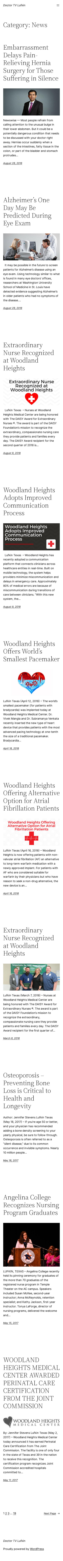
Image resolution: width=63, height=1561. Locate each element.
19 (14, 1513)
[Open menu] (58, 5)
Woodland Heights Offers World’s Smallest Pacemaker (31, 651)
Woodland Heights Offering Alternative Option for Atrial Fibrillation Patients (31, 796)
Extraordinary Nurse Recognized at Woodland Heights (28, 356)
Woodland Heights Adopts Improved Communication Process (29, 501)
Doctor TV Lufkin (14, 5)
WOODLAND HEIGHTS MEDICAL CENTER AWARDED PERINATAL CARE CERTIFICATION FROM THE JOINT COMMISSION (31, 1383)
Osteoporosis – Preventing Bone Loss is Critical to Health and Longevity (27, 1090)
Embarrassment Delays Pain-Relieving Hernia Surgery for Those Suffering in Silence (30, 63)
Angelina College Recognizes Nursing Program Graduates (31, 1205)
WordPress (37, 1549)
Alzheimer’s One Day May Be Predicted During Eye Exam (27, 211)
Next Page (52, 1513)
